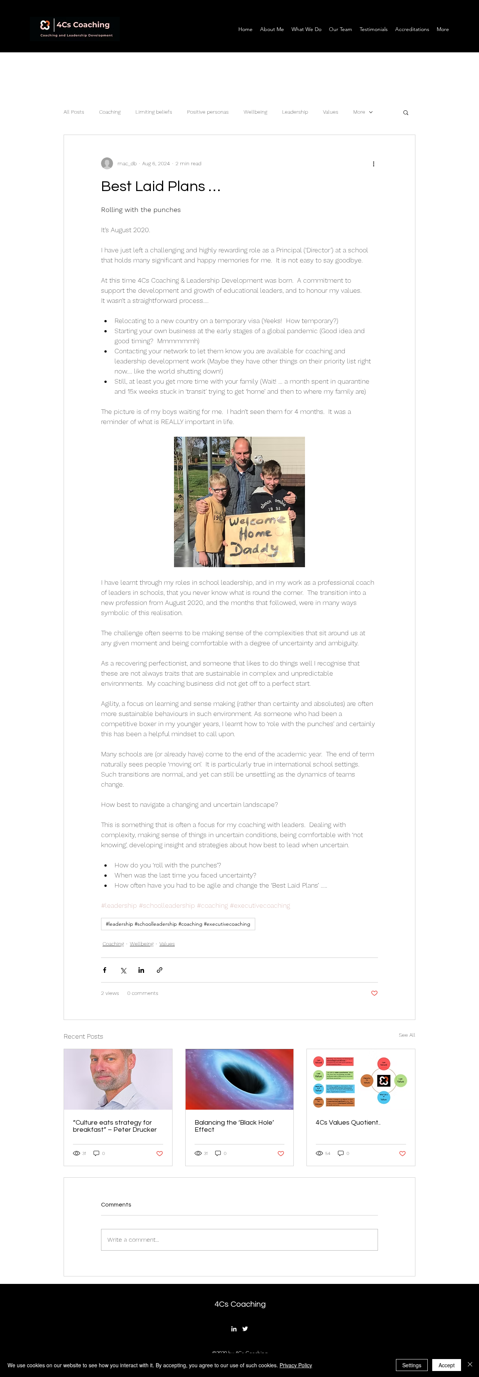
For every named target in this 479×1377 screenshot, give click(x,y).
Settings (411, 1365)
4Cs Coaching (240, 1304)
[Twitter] (245, 1329)
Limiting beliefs (153, 112)
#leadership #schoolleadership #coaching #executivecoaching (178, 923)
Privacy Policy (296, 1365)
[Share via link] (159, 970)
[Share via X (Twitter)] (122, 970)
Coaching (109, 112)
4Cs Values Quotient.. (348, 1122)
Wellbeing (255, 112)
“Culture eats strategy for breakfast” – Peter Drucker (115, 1126)
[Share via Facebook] (104, 970)
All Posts (74, 112)
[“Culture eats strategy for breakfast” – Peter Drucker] (118, 1079)
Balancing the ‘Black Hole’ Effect (234, 1126)
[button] (405, 112)
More (359, 112)
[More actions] (373, 163)
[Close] (470, 1365)
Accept (447, 1365)
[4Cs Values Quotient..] (361, 1079)
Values (330, 112)
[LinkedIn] (234, 1329)
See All (407, 1035)
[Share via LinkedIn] (141, 970)
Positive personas (208, 112)
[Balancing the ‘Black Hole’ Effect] (240, 1079)
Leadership (295, 112)
